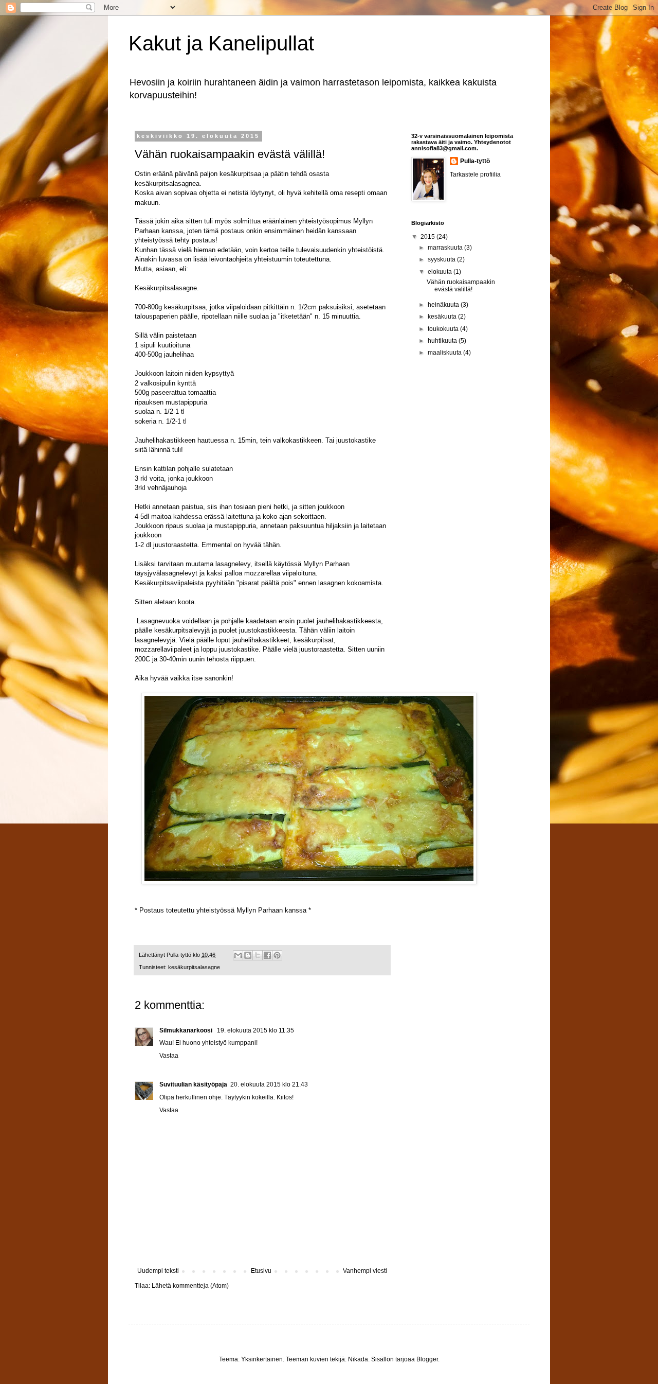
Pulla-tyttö (475, 161)
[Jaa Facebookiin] (267, 955)
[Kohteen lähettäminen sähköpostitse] (238, 955)
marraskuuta (446, 247)
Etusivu (261, 1270)
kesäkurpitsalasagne (194, 967)
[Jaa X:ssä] (257, 955)
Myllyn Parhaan (259, 910)
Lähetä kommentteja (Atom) (190, 1285)
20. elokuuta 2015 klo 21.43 (269, 1084)
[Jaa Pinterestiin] (277, 955)
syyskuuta (442, 259)
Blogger (427, 1359)
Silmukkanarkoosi (186, 1030)
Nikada (358, 1359)
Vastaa (168, 1055)
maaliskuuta (445, 352)
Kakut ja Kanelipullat (221, 43)
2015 (428, 236)
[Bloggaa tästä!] (248, 955)
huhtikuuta (443, 340)
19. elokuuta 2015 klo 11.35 (255, 1030)
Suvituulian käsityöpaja (193, 1084)
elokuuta (440, 271)
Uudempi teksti (158, 1270)
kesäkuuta (443, 316)
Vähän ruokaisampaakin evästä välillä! (461, 285)
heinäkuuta (444, 304)
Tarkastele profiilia (475, 174)
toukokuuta (444, 328)
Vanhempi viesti (365, 1270)
